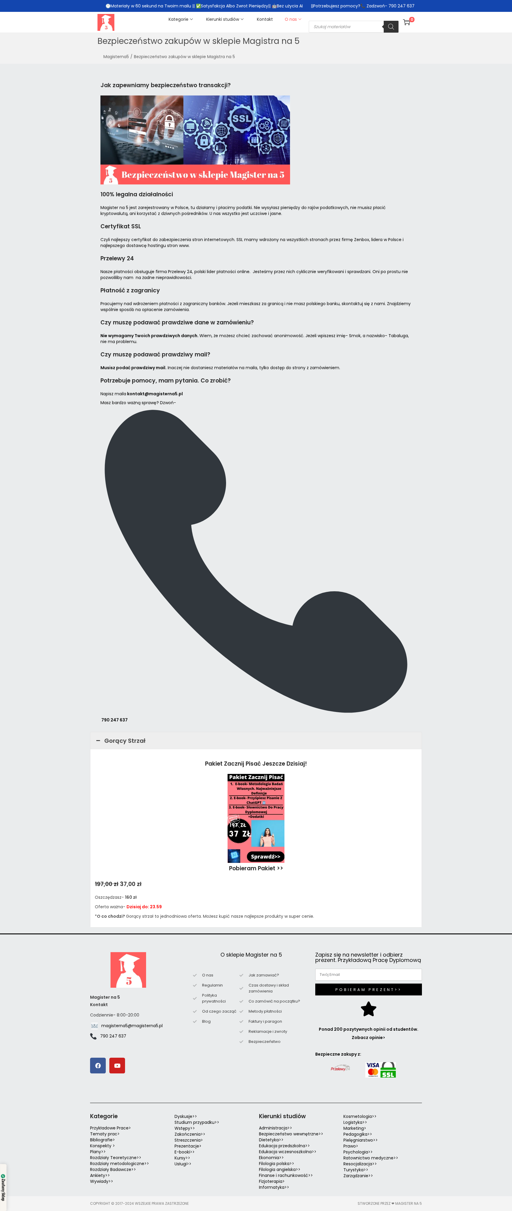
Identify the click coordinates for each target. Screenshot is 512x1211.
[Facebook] (98, 1065)
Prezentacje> (188, 1146)
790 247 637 (114, 720)
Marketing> (354, 1128)
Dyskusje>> (186, 1116)
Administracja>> (275, 1128)
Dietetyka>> (271, 1140)
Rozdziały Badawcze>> (113, 1169)
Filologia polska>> (276, 1164)
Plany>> (98, 1152)
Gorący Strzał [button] (124, 741)
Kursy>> (182, 1158)
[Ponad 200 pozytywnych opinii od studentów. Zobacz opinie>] (368, 1008)
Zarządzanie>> (358, 1176)
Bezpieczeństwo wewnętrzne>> (291, 1134)
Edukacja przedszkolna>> (284, 1146)
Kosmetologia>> (360, 1116)
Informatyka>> (274, 1187)
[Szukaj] (391, 27)
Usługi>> (183, 1164)
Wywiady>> (101, 1181)
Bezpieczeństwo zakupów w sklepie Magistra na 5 (184, 57)
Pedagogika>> (357, 1134)
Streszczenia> (189, 1140)
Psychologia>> (358, 1152)
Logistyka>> (355, 1122)
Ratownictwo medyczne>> (370, 1158)
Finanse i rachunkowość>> (286, 1175)
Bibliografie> (102, 1140)
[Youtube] (117, 1065)
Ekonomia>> (271, 1158)
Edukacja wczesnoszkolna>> (287, 1152)
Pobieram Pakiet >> (256, 868)
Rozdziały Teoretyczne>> (115, 1158)
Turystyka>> (355, 1170)
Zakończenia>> (190, 1134)
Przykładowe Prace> (110, 1128)
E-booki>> (185, 1152)
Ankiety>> (100, 1175)
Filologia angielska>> (281, 1169)
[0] (406, 22)
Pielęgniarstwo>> (360, 1140)
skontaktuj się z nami (363, 304)
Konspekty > (102, 1146)
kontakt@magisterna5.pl (155, 394)
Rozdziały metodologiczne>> (119, 1164)
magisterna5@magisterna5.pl (132, 1026)
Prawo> (350, 1146)
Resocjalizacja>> (360, 1164)
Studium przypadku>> (197, 1122)
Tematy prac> (105, 1134)
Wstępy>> (185, 1128)
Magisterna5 (116, 57)
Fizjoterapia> (272, 1181)
